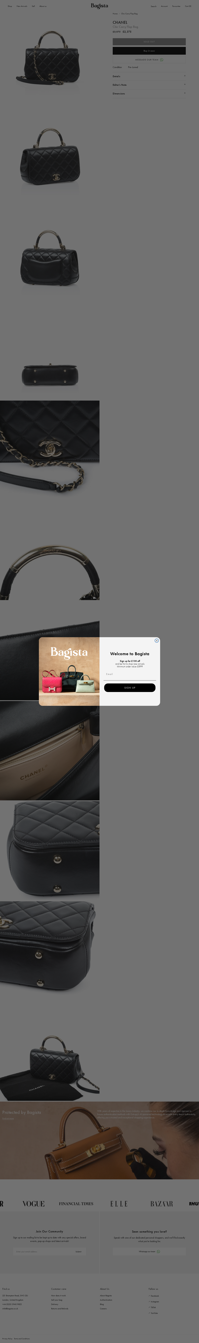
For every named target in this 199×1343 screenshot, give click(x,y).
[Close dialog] (157, 640)
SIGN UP (129, 687)
